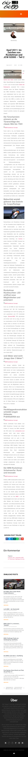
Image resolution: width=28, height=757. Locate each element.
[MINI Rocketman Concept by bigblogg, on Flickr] (11, 127)
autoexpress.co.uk (19, 431)
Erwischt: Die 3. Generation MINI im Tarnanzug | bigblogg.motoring (16, 558)
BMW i (18, 496)
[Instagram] (12, 743)
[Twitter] (16, 743)
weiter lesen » (6, 605)
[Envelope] (5, 743)
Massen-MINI (11, 316)
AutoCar (20, 239)
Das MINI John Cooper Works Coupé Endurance (12, 592)
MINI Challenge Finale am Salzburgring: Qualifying (11, 639)
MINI (21, 65)
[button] (21, 14)
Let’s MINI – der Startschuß (11, 609)
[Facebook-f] (9, 743)
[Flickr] (19, 743)
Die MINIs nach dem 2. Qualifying (13, 655)
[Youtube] (22, 743)
